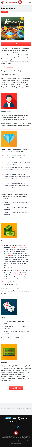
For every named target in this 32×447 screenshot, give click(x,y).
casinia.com (10, 67)
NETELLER (13, 247)
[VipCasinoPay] (9, 2)
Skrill (9, 255)
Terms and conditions (16, 443)
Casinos (4, 11)
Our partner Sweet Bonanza (8, 436)
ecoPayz (23, 245)
